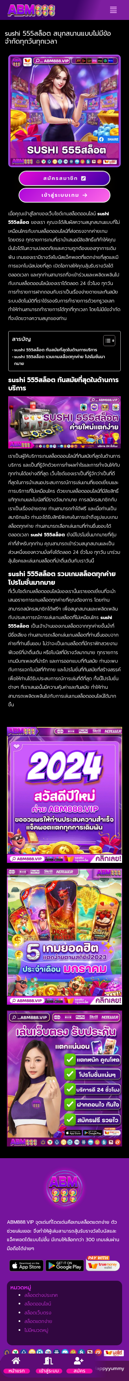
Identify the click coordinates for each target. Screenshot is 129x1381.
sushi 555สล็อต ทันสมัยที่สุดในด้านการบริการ (55, 350)
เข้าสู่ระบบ (49, 1370)
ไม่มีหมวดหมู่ (36, 1330)
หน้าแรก (17, 1370)
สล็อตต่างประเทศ (41, 1295)
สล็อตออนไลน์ (37, 1304)
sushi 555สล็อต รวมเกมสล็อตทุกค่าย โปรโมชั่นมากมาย (59, 360)
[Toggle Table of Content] (106, 340)
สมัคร (79, 1370)
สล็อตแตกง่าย (38, 1321)
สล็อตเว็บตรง (37, 1312)
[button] (113, 9)
